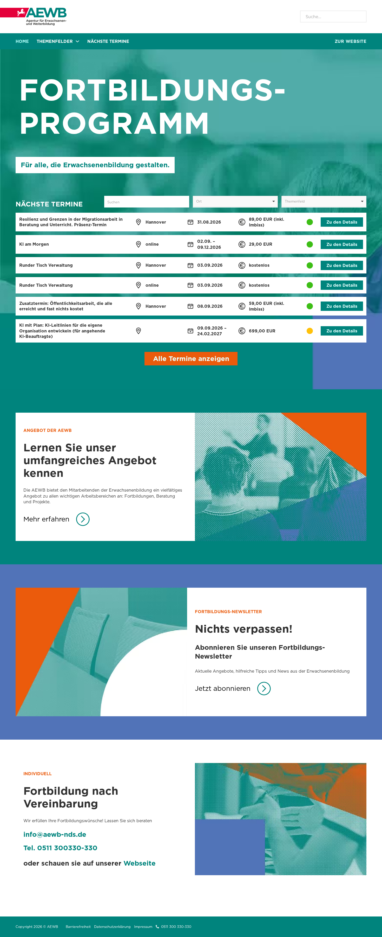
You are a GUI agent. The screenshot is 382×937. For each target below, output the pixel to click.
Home (22, 41)
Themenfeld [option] (295, 201)
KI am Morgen (34, 244)
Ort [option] (199, 201)
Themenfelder (55, 41)
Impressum (143, 926)
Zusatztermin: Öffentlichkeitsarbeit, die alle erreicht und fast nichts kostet (65, 306)
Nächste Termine (108, 41)
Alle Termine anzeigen (191, 358)
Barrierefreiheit (78, 926)
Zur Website (351, 41)
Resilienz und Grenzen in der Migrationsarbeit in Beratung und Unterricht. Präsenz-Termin (71, 221)
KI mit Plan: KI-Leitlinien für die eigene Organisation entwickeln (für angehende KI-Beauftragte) (62, 330)
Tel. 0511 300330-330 (60, 848)
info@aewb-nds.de (54, 835)
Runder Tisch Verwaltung (46, 265)
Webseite (139, 863)
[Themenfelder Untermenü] (77, 41)
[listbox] (235, 201)
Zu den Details (341, 222)
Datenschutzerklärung (112, 926)
